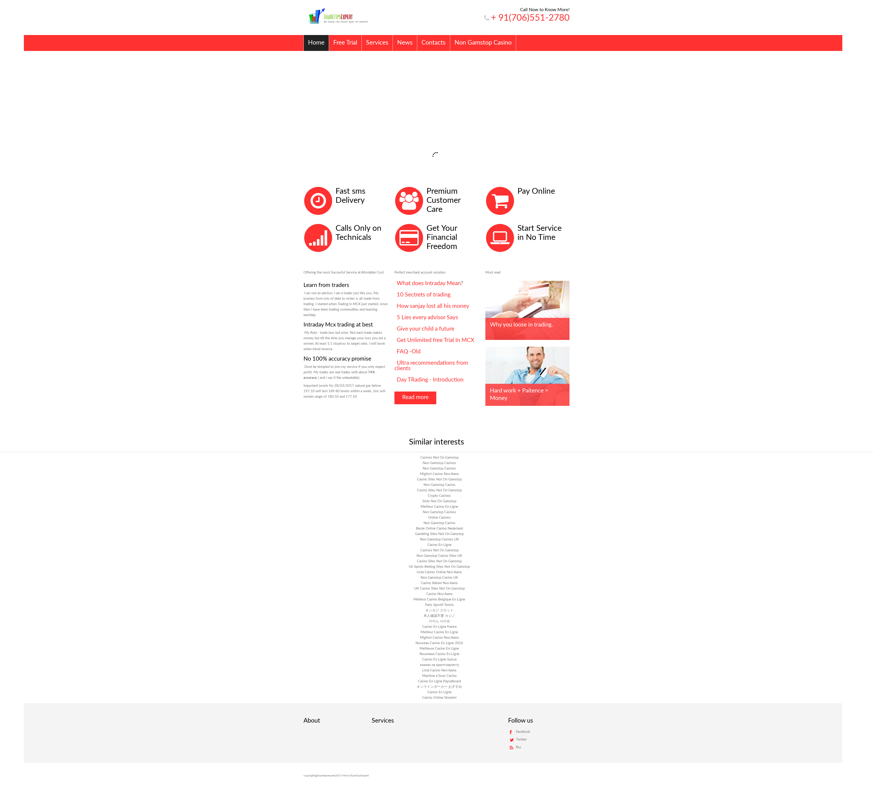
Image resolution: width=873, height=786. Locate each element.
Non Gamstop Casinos (439, 463)
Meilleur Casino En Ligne (439, 506)
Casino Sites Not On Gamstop (439, 479)
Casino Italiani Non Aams (439, 583)
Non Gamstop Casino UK (439, 577)
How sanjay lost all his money (433, 306)
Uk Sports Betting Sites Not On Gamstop (439, 566)
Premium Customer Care (443, 200)
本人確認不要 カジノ (439, 616)
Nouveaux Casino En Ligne (439, 654)
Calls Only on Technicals (358, 232)
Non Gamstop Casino (439, 485)
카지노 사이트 (439, 621)
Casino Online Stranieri (439, 697)
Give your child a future (425, 329)
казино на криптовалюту (439, 665)
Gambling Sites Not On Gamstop (439, 534)
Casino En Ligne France (439, 626)
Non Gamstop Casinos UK (439, 539)
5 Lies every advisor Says (427, 317)
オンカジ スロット (439, 610)
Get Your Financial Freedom (441, 237)
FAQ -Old (409, 351)
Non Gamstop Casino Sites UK (439, 555)
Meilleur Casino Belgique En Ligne (439, 599)
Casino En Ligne (439, 545)
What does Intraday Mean (429, 283)
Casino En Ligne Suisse (439, 659)
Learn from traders (326, 285)
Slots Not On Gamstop (439, 501)
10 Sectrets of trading (424, 295)
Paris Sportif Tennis (439, 605)
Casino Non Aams (439, 594)
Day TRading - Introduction (430, 380)
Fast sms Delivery (350, 195)
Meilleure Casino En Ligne (439, 648)
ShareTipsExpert (359, 775)
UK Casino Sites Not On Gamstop (439, 588)
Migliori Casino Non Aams (439, 474)
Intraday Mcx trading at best (338, 325)
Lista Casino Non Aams (439, 670)
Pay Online (536, 191)
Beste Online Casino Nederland (439, 528)
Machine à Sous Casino (439, 676)
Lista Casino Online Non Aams (439, 572)
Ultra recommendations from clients (431, 365)
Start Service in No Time (539, 232)
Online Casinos (439, 517)
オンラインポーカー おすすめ (439, 686)
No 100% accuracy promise (337, 359)
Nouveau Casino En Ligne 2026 (439, 643)
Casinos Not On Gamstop (439, 457)
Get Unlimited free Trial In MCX (435, 340)
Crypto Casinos (439, 495)
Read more (415, 397)
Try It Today (324, 133)
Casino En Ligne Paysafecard (439, 681)
